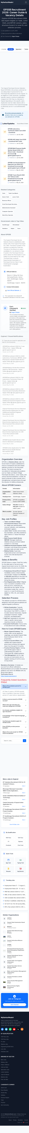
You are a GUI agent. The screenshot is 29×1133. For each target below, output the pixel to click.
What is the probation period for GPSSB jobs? (12, 686)
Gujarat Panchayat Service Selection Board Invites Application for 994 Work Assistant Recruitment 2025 (14, 422)
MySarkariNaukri (7, 2)
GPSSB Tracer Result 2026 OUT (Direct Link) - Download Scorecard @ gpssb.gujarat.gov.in (16, 177)
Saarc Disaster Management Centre (15, 981)
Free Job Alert (4, 1079)
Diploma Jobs (4, 1044)
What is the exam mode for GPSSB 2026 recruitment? (13, 732)
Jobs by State (4, 1067)
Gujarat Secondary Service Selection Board (14, 966)
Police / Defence (5, 1064)
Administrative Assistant (8, 207)
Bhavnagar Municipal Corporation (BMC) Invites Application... (12, 790)
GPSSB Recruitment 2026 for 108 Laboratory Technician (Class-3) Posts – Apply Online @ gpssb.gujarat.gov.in (13, 380)
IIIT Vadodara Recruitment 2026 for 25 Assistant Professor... (14, 783)
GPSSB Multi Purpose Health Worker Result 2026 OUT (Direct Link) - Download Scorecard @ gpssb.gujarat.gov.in (17, 152)
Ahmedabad (16, 224)
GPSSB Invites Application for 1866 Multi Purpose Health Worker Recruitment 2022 (14, 449)
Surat (18, 228)
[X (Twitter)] (18, 1029)
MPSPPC (9, 926)
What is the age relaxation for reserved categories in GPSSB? (12, 705)
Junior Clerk (15, 197)
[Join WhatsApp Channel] (10, 1029)
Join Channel (14, 1004)
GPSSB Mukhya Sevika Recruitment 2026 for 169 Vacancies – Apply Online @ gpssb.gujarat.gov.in (14, 369)
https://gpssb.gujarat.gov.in (9, 676)
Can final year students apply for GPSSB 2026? (12, 721)
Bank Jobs (3, 1059)
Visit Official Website (13, 290)
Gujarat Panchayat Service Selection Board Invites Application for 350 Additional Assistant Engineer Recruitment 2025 (14, 411)
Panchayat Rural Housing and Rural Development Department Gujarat (15, 950)
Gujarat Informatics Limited (14, 976)
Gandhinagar (5, 224)
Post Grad (20, 845)
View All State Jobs (14, 824)
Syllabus (3, 1095)
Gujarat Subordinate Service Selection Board (15, 956)
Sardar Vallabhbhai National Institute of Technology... (14, 796)
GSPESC (9, 918)
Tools (2, 1100)
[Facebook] (2, 1029)
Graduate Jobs (4, 1051)
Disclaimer (20, 1120)
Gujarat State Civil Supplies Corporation (14, 961)
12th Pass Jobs (5, 1039)
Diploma (20, 841)
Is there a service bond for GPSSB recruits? (12, 699)
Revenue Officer (6, 200)
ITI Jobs (3, 1041)
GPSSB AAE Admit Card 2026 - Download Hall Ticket (17, 140)
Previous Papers (5, 1097)
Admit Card (4, 1087)
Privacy (14, 1120)
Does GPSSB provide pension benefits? (11, 727)
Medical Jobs (4, 1077)
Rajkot (12, 228)
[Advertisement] (14, 68)
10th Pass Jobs (5, 1036)
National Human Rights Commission (13, 986)
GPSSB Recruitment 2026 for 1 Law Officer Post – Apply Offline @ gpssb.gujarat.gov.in (14, 348)
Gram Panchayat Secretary (9, 204)
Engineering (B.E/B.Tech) (7, 1046)
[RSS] (22, 1029)
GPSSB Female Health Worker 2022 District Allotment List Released (14, 440)
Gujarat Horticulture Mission (14, 940)
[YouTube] (14, 1029)
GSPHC (9, 936)
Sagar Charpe (15, 312)
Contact (26, 1120)
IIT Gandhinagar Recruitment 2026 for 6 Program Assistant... (14, 817)
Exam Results (4, 1090)
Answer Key (4, 1092)
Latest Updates (5, 1072)
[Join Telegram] (6, 1029)
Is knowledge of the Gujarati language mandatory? (14, 716)
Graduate (8, 845)
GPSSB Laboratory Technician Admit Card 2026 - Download (17, 130)
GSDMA (9, 944)
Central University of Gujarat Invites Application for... (13, 803)
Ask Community (5, 1105)
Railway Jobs (4, 1062)
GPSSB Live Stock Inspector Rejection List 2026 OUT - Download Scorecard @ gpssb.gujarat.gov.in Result (17, 165)
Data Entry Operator (7, 215)
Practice (3, 1102)
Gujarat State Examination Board (16, 922)
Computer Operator (7, 211)
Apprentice (18, 49)
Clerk (3, 193)
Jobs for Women (5, 1074)
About (10, 1120)
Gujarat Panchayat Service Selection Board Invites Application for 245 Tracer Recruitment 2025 (14, 431)
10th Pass (8, 837)
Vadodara (5, 228)
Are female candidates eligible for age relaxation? (13, 710)
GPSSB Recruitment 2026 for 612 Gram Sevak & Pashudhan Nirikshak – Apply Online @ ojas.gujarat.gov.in (14, 390)
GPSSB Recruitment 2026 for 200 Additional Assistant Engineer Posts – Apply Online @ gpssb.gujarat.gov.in (14, 400)
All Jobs (11, 49)
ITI (8, 841)
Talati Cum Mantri (13, 193)
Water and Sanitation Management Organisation (16, 971)
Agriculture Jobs (5, 1069)
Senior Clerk (5, 197)
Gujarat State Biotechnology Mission (15, 931)
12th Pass (20, 837)
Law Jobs (3, 1049)
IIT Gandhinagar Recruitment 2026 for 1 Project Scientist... (14, 810)
